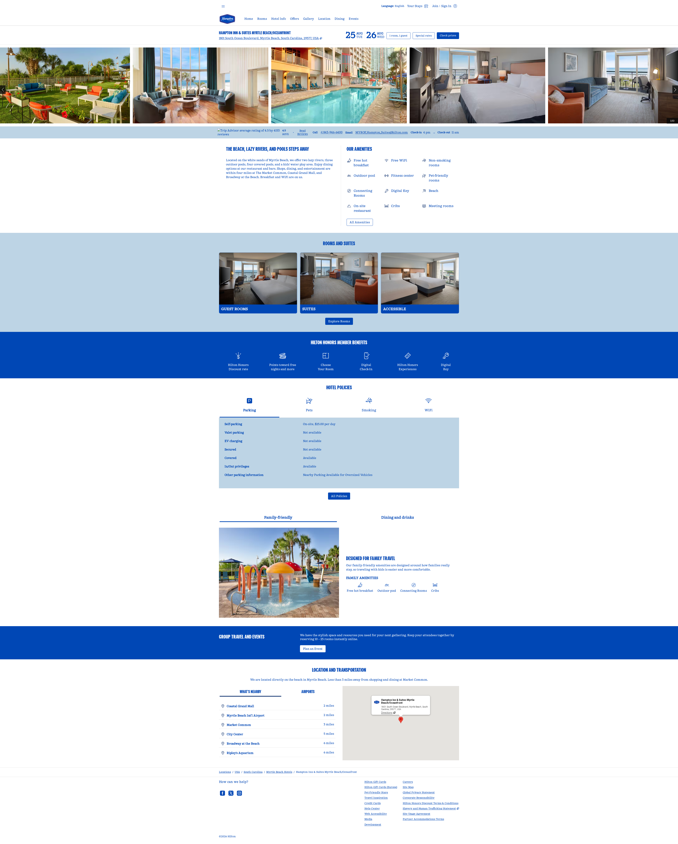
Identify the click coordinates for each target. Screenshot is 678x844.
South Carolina (253, 772)
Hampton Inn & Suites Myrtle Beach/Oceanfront (326, 772)
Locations (225, 772)
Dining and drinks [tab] (397, 517)
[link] (331, 132)
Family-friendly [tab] (278, 517)
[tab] (249, 406)
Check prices (449, 35)
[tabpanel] (339, 453)
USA (237, 772)
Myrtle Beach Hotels (279, 772)
